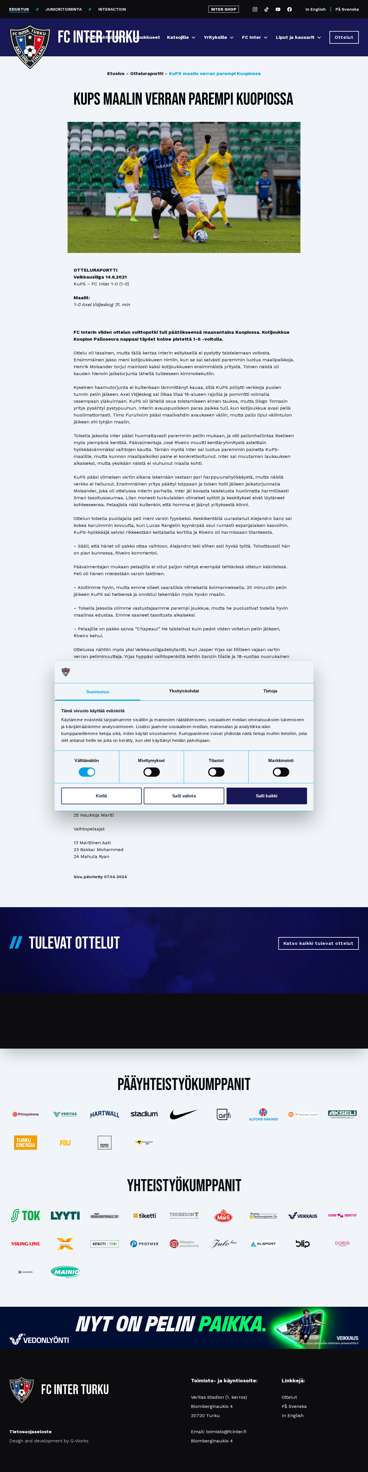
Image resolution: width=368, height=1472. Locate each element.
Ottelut (289, 1397)
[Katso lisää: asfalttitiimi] (105, 1244)
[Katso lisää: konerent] (342, 1215)
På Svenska (347, 9)
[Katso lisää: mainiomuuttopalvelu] (65, 1272)
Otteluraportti (144, 73)
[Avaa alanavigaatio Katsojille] (193, 37)
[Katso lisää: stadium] (144, 1114)
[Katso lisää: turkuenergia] (25, 1142)
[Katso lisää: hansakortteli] (105, 1142)
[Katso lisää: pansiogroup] (263, 1215)
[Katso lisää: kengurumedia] (144, 1142)
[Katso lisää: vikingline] (25, 1243)
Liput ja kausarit (295, 37)
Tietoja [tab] (270, 690)
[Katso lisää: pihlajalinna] (25, 1114)
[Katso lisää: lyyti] (65, 1215)
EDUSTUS (19, 9)
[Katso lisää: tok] (25, 1215)
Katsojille (178, 37)
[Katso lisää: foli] (65, 1142)
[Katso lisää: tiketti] (144, 1215)
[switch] (151, 772)
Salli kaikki (266, 795)
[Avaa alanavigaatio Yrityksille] (231, 37)
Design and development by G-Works (49, 1441)
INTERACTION (112, 9)
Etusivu (115, 73)
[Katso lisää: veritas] (65, 1114)
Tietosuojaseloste (30, 1431)
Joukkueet (147, 37)
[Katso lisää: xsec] (65, 1244)
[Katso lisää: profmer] (144, 1244)
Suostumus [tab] (98, 691)
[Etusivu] (30, 35)
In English (316, 9)
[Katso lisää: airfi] (223, 1114)
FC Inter (251, 37)
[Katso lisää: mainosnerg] (25, 1272)
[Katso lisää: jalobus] (223, 1244)
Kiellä (101, 795)
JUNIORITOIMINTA (64, 9)
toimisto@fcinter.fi (226, 1431)
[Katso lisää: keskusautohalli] (105, 1215)
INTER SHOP (223, 9)
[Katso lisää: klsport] (263, 1243)
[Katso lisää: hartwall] (105, 1114)
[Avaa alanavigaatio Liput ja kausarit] (319, 37)
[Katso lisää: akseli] (342, 1114)
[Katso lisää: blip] (302, 1244)
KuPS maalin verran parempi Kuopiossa (213, 73)
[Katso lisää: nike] (184, 1114)
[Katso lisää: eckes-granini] (223, 1215)
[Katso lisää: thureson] (184, 1215)
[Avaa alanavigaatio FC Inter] (265, 37)
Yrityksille (215, 37)
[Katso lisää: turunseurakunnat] (184, 1243)
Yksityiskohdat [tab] (184, 690)
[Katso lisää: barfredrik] (342, 1244)
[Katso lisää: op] (302, 1114)
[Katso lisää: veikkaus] (302, 1215)
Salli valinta (183, 795)
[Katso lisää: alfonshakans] (263, 1114)
